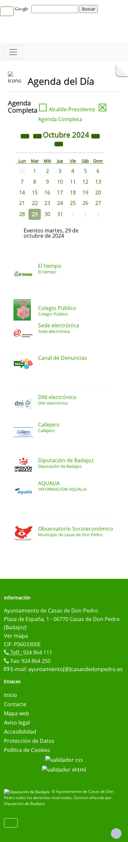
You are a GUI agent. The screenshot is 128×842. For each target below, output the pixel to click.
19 (85, 192)
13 (98, 181)
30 (47, 214)
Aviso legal (17, 722)
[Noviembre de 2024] (58, 143)
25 (73, 203)
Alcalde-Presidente (66, 109)
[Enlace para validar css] (64, 759)
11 (73, 181)
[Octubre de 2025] (95, 135)
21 (22, 203)
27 (98, 203)
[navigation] (56, 9)
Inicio (10, 695)
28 (22, 214)
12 (85, 181)
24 (60, 203)
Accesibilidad (20, 731)
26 (85, 203)
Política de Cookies (27, 750)
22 (35, 203)
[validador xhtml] (64, 769)
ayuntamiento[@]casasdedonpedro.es (75, 669)
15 (35, 192)
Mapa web (16, 713)
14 (22, 192)
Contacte (15, 704)
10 (60, 181)
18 (73, 192)
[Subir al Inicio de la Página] (116, 833)
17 (60, 192)
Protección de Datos (29, 740)
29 (35, 214)
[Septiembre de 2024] (38, 135)
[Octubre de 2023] (26, 135)
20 (98, 192)
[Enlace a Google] (23, 8)
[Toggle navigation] (13, 52)
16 (47, 192)
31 (60, 214)
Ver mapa (16, 635)
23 (47, 203)
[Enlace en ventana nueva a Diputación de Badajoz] (28, 791)
